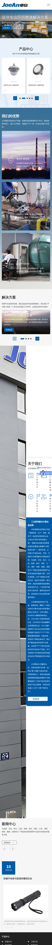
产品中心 (6, 936)
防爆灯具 (8, 942)
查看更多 (9, 330)
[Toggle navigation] (47, 5)
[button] (23, 35)
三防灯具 (34, 942)
